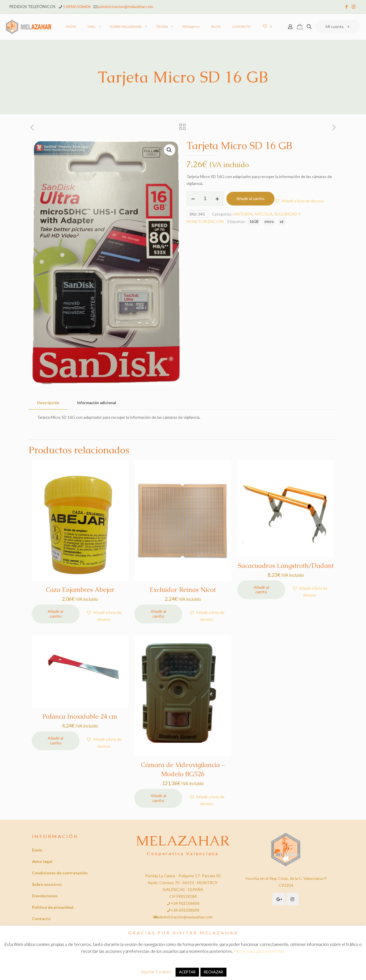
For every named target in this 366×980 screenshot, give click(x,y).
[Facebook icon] (346, 6)
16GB (253, 222)
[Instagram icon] (353, 6)
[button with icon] (278, 899)
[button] (169, 150)
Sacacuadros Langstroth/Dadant (286, 566)
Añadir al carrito (250, 198)
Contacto (41, 918)
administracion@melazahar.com (125, 6)
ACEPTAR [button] (187, 972)
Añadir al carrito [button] (55, 614)
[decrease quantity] (193, 199)
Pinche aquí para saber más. (259, 951)
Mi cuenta (334, 26)
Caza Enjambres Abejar (80, 590)
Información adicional (96, 402)
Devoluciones (45, 895)
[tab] (48, 402)
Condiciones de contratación (59, 872)
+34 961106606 (185, 903)
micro (269, 222)
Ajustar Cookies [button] (156, 971)
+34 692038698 (185, 910)
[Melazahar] (29, 26)
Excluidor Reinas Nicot (183, 590)
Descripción (48, 402)
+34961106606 (77, 6)
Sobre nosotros (47, 884)
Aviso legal (42, 861)
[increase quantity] (217, 199)
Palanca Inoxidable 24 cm (80, 716)
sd (281, 222)
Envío (37, 849)
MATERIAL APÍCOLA (253, 214)
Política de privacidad (52, 907)
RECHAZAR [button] (213, 972)
